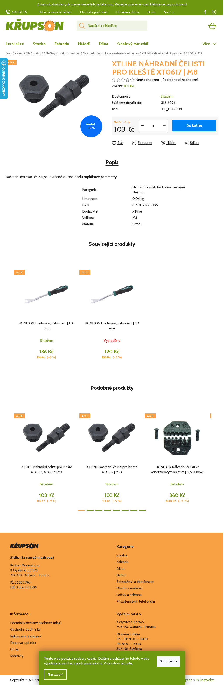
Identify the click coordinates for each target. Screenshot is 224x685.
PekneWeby (205, 680)
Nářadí (121, 575)
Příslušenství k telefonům (135, 601)
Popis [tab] (112, 162)
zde (129, 663)
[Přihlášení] (195, 26)
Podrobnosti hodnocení (180, 80)
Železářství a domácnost (135, 582)
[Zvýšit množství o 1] (164, 125)
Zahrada (122, 562)
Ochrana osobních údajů (54, 12)
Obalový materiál (129, 588)
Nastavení (55, 674)
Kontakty (16, 656)
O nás (152, 12)
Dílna (120, 568)
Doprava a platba (127, 12)
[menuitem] (17, 43)
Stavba (121, 555)
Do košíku (194, 126)
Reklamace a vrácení (25, 636)
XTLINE (129, 86)
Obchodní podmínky (94, 12)
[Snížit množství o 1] (142, 125)
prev (9, 460)
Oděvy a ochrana (129, 595)
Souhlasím (168, 661)
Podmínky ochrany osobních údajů (35, 623)
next (214, 460)
